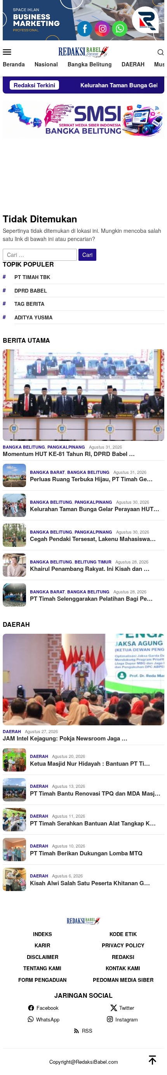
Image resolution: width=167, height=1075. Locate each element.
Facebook (48, 1007)
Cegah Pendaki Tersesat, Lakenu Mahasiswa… (93, 538)
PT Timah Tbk (32, 277)
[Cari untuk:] (40, 254)
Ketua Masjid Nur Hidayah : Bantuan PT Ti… (90, 763)
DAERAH (12, 731)
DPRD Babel (30, 290)
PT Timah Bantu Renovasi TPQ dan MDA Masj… (95, 793)
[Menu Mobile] (10, 52)
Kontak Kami (123, 968)
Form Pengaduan (42, 979)
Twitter (126, 1007)
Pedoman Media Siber (123, 979)
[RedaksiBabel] (83, 51)
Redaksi (123, 957)
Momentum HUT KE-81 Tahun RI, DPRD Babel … (69, 453)
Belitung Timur (93, 562)
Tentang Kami (42, 968)
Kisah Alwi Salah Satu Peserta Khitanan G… (90, 882)
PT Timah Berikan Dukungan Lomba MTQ (86, 853)
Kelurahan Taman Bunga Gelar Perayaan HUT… (94, 508)
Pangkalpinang (66, 447)
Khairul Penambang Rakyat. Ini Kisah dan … (90, 568)
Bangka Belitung (24, 447)
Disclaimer (42, 957)
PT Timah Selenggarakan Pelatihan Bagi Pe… (91, 598)
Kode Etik (123, 934)
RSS (87, 1030)
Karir (42, 945)
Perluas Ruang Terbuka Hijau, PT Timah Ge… (91, 478)
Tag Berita (29, 303)
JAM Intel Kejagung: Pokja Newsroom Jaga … (65, 738)
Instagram (126, 1019)
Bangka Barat (47, 472)
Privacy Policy (123, 945)
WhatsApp (47, 1019)
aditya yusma (33, 317)
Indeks (42, 934)
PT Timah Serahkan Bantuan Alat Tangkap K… (93, 823)
